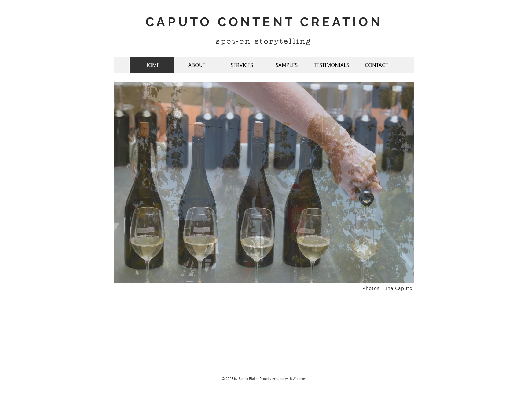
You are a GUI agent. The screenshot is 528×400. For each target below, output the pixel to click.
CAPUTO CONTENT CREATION (264, 21)
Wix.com (299, 379)
